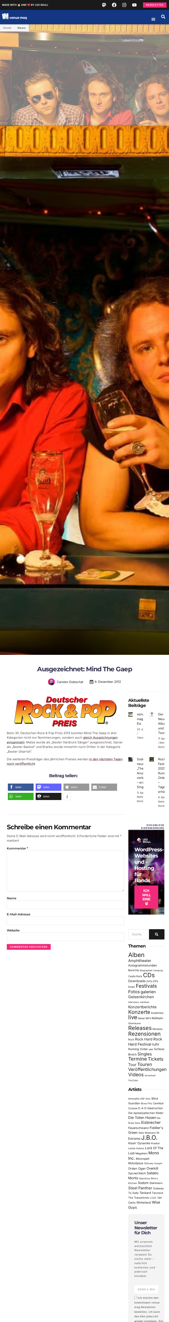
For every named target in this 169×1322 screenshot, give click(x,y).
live (132, 1017)
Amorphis (133, 1098)
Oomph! (158, 1163)
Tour (132, 1064)
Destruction (155, 1108)
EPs (155, 981)
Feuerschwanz (138, 1128)
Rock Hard (144, 1039)
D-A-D (142, 1108)
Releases (140, 1028)
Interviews (133, 1002)
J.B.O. (149, 1137)
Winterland (143, 1202)
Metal (141, 1018)
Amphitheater (139, 960)
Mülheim (157, 1018)
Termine (137, 1059)
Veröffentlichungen (147, 1069)
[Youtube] (134, 4)
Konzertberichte (142, 1007)
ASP (142, 1098)
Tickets (155, 1059)
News (22, 27)
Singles (144, 1054)
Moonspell (142, 1158)
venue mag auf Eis (143, 718)
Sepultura (144, 1178)
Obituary (148, 1163)
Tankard (145, 1193)
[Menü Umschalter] (153, 19)
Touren (144, 1064)
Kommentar (17, 848)
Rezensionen (144, 1034)
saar (151, 1049)
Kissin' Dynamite (139, 1143)
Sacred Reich (137, 1173)
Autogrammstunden (142, 965)
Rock (131, 1039)
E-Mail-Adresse (18, 914)
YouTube (133, 1080)
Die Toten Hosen (142, 1117)
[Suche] (156, 934)
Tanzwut (157, 1192)
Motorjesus (135, 1163)
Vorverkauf (150, 1075)
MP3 (148, 1018)
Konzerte (139, 1012)
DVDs (149, 981)
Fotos (134, 991)
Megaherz (141, 1153)
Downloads (137, 981)
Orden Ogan (137, 1168)
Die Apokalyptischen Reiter (145, 1113)
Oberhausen (134, 1023)
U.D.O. (153, 1197)
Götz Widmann (147, 1132)
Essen (131, 986)
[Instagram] (124, 4)
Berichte (133, 970)
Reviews (158, 1029)
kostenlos (157, 1012)
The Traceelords (138, 1197)
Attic (148, 1098)
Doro (137, 1123)
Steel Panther (140, 1188)
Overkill (152, 1168)
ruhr (155, 1044)
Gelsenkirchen (141, 996)
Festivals (146, 986)
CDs (149, 975)
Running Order (138, 1049)
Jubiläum (144, 1002)
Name (11, 898)
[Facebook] (114, 4)
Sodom (143, 1183)
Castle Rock (135, 976)
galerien (148, 991)
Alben (136, 954)
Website (13, 930)
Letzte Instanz (136, 1148)
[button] (163, 16)
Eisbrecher (151, 1122)
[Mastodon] (104, 4)
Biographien (146, 970)
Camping (158, 970)
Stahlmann (156, 1183)
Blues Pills (146, 1103)
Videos (136, 1074)
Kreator (155, 1143)
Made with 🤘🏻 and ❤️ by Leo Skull (25, 4)
